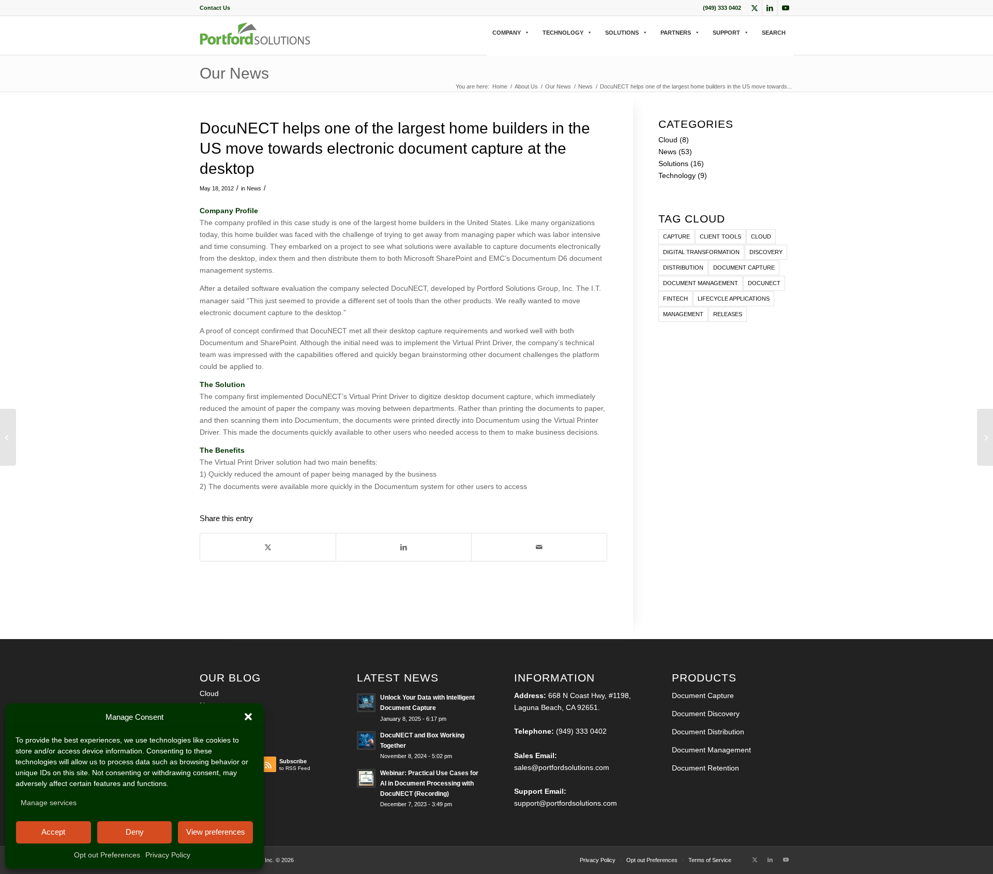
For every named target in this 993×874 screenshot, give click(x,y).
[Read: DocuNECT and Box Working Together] (366, 740)
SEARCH (774, 32)
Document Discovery (706, 713)
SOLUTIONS (622, 32)
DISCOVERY (766, 252)
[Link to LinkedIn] (769, 8)
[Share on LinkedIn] (403, 547)
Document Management (711, 750)
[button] (248, 717)
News (254, 188)
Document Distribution (708, 732)
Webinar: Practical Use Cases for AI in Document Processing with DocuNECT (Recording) (429, 783)
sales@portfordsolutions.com (561, 767)
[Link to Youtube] (785, 8)
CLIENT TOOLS (720, 236)
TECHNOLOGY (563, 32)
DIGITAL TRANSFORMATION (701, 252)
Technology (677, 175)
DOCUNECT (764, 283)
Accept (53, 831)
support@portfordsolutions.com (565, 803)
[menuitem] (215, 7)
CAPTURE (676, 236)
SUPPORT (726, 32)
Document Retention (705, 768)
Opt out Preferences (107, 855)
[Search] (490, 43)
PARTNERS (675, 32)
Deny (135, 831)
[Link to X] (754, 8)
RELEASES (727, 314)
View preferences (215, 831)
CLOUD (761, 236)
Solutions (673, 163)
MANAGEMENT (683, 314)
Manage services (49, 802)
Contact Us (215, 8)
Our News (234, 73)
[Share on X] (268, 547)
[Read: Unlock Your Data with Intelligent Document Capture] (366, 702)
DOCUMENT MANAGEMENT (700, 283)
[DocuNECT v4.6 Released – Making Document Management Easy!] (8, 437)
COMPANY (506, 32)
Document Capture (703, 695)
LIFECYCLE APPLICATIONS (734, 298)
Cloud (668, 140)
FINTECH (675, 298)
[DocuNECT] (255, 42)
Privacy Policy (167, 855)
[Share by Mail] (539, 547)
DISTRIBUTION (683, 267)
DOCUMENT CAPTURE (744, 267)
